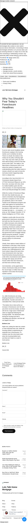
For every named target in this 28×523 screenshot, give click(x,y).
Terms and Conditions (9, 81)
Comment (4, 390)
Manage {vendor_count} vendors (12, 71)
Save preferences (22, 76)
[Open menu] (25, 90)
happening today (18, 173)
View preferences (13, 76)
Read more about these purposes (13, 73)
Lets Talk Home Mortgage (10, 90)
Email (3, 412)
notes (22, 214)
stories (17, 156)
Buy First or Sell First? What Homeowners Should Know (10, 473)
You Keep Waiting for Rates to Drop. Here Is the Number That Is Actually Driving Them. (11, 466)
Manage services (8, 69)
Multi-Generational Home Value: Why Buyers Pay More (10, 459)
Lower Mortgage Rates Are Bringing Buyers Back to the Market (20, 365)
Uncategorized (18, 128)
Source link (5, 350)
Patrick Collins (10, 128)
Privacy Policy (7, 83)
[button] (14, 22)
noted (14, 301)
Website (4, 419)
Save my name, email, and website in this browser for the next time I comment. (13, 426)
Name (4, 406)
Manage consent (4, 522)
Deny (6, 76)
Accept (2, 76)
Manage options (7, 67)
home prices (5, 340)
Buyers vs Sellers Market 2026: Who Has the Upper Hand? (9, 452)
